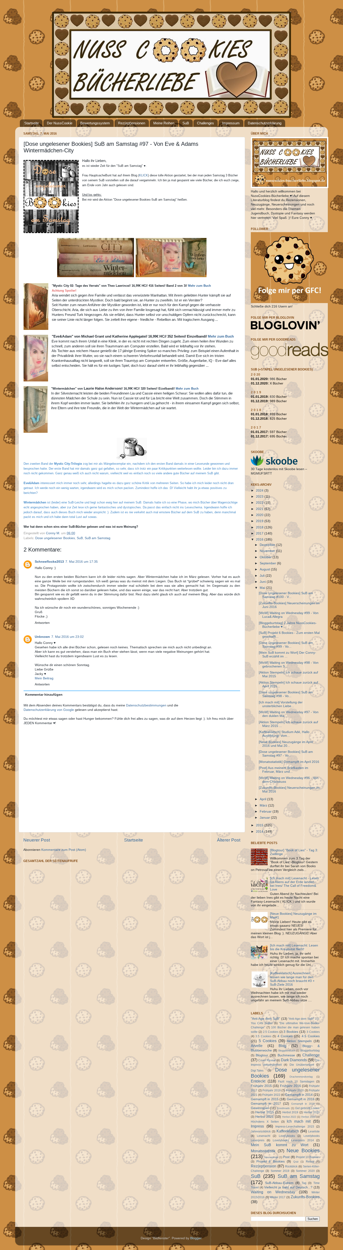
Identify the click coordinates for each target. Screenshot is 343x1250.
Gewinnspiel (260, 1108)
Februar (266, 811)
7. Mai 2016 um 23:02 (67, 637)
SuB (185, 123)
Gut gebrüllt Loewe (307, 1108)
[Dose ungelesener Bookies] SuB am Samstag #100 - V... (286, 595)
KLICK (143, 175)
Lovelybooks (287, 1136)
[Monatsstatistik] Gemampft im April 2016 (289, 762)
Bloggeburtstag (310, 1050)
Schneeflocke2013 (49, 561)
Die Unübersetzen (302, 1064)
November (268, 551)
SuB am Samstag (97, 538)
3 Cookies (313, 1032)
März (264, 805)
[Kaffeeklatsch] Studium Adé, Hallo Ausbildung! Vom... (284, 733)
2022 (260, 502)
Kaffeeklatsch (287, 1131)
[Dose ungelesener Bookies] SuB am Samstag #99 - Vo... (286, 644)
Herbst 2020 (312, 1112)
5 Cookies (267, 1041)
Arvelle (256, 1046)
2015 (260, 825)
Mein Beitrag (44, 678)
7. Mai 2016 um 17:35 (81, 561)
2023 (260, 496)
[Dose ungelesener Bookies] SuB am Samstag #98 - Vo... (286, 694)
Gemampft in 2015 (265, 1099)
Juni (263, 581)
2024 (260, 490)
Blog (282, 1046)
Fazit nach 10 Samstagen (296, 1081)
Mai (263, 588)
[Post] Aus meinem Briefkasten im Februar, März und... (283, 769)
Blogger (195, 1238)
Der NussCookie (59, 123)
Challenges (205, 123)
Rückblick (291, 1166)
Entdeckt (258, 1081)
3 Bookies (291, 1032)
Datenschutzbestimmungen (146, 705)
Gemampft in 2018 (303, 1103)
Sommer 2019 (280, 1171)
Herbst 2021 (264, 1116)
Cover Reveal (267, 1060)
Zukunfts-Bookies (305, 1197)
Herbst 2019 (290, 1112)
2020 (260, 515)
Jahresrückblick (261, 1131)
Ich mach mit (299, 1121)
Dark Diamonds (294, 1060)
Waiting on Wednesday (273, 1192)
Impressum (231, 123)
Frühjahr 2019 (271, 1090)
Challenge (311, 1055)
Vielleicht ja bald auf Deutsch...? (288, 1187)
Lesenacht (263, 1136)
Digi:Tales (257, 1070)
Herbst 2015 (264, 1112)
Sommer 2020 (305, 1171)
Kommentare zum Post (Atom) (63, 850)
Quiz (296, 1161)
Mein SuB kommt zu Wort (279, 1145)
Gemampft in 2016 (301, 1099)
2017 (260, 533)
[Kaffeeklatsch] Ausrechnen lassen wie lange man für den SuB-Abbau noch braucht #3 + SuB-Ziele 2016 (292, 978)
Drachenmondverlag (301, 1076)
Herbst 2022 (289, 1116)
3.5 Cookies (263, 1036)
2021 (260, 509)
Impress (257, 1126)
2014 (260, 831)
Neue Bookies (303, 1150)
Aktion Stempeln (299, 1041)
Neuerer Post (36, 840)
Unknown (42, 637)
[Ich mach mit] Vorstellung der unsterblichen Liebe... (281, 704)
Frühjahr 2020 (295, 1090)
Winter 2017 (278, 1197)
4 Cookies (285, 1036)
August (265, 569)
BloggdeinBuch (286, 1050)
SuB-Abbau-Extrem (279, 1183)
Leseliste (314, 1131)
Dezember (268, 545)
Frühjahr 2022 (271, 1094)
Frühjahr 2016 (290, 1086)
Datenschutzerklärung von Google (49, 710)
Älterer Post (228, 840)
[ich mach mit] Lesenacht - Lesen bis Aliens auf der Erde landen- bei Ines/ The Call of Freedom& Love (294, 883)
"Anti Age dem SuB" (265, 1018)
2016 (260, 539)
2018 (260, 527)
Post (286, 1157)
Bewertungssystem (95, 123)
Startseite (31, 123)
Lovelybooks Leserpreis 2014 (293, 1140)
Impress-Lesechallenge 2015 (294, 1126)
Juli (263, 575)
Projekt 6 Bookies (270, 1161)
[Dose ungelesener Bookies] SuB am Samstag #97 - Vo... (286, 753)
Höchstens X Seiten (265, 1121)
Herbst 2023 (308, 1116)
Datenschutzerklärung (264, 123)
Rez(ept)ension (263, 1166)
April (263, 799)
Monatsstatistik (263, 1151)
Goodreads (283, 1108)
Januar (265, 817)
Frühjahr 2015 (261, 1086)
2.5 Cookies (270, 1032)
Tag (304, 1183)
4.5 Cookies (311, 1036)
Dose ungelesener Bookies (55, 538)
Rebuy (310, 1161)
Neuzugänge (271, 1157)
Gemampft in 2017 (266, 1103)
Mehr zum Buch (199, 285)
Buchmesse (286, 1055)
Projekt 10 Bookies (308, 1157)
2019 (260, 521)
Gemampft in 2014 (299, 1094)
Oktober (266, 557)
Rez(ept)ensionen (131, 123)
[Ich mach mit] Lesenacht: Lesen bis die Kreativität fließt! (294, 947)
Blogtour (262, 1055)
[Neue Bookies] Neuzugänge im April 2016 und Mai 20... (286, 743)
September (268, 563)
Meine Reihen (163, 123)
